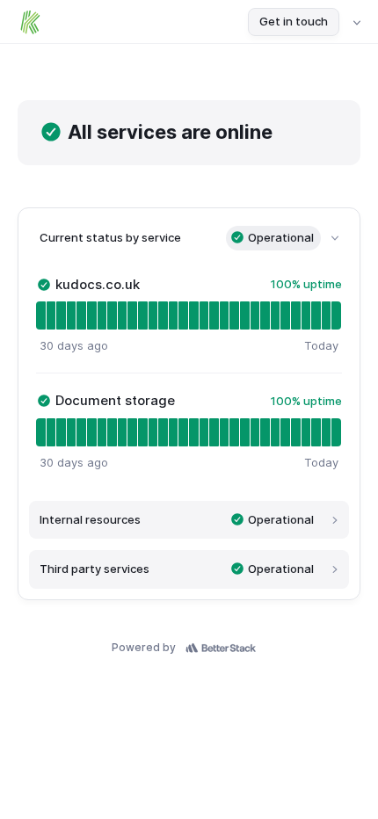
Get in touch (293, 21)
